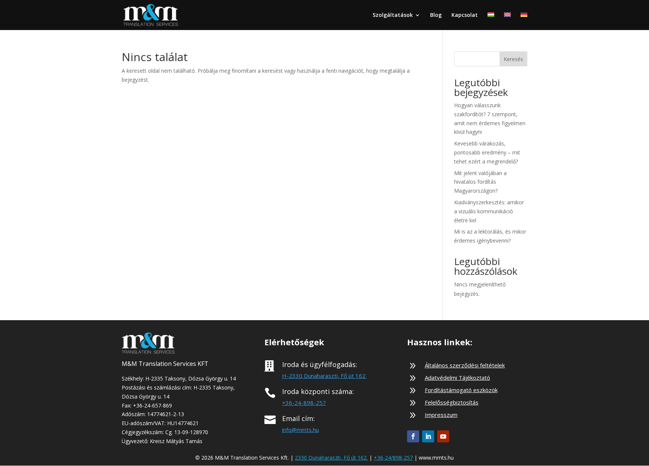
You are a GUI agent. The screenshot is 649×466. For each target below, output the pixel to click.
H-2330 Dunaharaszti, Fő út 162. (324, 375)
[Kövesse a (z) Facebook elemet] (413, 436)
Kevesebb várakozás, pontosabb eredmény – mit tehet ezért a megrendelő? (487, 152)
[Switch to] (491, 21)
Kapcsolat (464, 15)
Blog (436, 15)
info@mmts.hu (300, 429)
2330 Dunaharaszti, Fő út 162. (331, 457)
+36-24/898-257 (393, 457)
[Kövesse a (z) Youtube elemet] (443, 436)
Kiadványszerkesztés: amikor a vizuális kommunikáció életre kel (489, 211)
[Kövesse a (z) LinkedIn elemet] (428, 436)
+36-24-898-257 (304, 402)
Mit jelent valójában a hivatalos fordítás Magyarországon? (480, 182)
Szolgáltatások (393, 15)
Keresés (513, 59)
